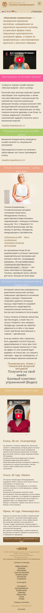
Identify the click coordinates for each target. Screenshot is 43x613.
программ (27, 270)
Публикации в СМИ (13, 237)
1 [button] (14, 434)
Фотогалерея (10, 245)
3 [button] (20, 434)
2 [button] (17, 434)
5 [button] (26, 434)
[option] (21, 416)
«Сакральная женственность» (17, 264)
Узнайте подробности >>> (13, 125)
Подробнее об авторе (14, 243)
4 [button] (23, 434)
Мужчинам (37, 11)
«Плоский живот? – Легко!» (16, 267)
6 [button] (29, 434)
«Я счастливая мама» (24, 261)
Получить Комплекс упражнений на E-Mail (21, 539)
